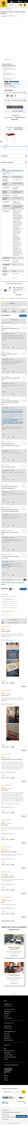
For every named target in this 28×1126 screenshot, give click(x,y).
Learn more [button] (13, 983)
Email (6, 1013)
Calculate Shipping (18, 111)
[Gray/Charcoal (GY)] (11, 96)
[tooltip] (8, 589)
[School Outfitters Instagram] (5, 1103)
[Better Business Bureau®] (25, 1103)
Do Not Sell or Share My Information (11, 1112)
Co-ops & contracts (8, 1054)
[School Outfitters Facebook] (3, 1103)
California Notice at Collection (9, 1117)
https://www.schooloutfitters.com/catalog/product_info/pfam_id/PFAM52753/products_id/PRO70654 (12, 423)
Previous (2, 141)
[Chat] (19, 1)
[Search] (20, 5)
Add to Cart (15, 107)
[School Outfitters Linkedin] (7, 1103)
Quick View (19, 294)
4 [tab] (11, 59)
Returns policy (7, 1037)
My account (6, 1033)
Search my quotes (8, 1018)
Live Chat (6, 1015)
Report (13, 347)
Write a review (23, 589)
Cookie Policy (5, 1114)
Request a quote (7, 1011)
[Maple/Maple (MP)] (15, 96)
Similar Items (19, 127)
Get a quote (15, 1)
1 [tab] (6, 59)
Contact (9, 1031)
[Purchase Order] (17, 1098)
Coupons (6, 1059)
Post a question (23, 315)
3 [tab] (9, 59)
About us (6, 1075)
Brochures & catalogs (9, 1050)
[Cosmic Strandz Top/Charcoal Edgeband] (8, 96)
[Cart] (24, 5)
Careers (5, 1077)
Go (23, 1091)
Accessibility (5, 1119)
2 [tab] (8, 59)
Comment (23, 686)
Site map (6, 1079)
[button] (24, 327)
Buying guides (7, 1052)
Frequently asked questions (10, 1056)
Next (26, 141)
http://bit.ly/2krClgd (6, 564)
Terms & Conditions (8, 1040)
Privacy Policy (5, 1109)
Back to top (14, 993)
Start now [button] (13, 955)
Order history (7, 1035)
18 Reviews (13, 303)
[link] (12, 16)
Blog (5, 1048)
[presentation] (12, 651)
